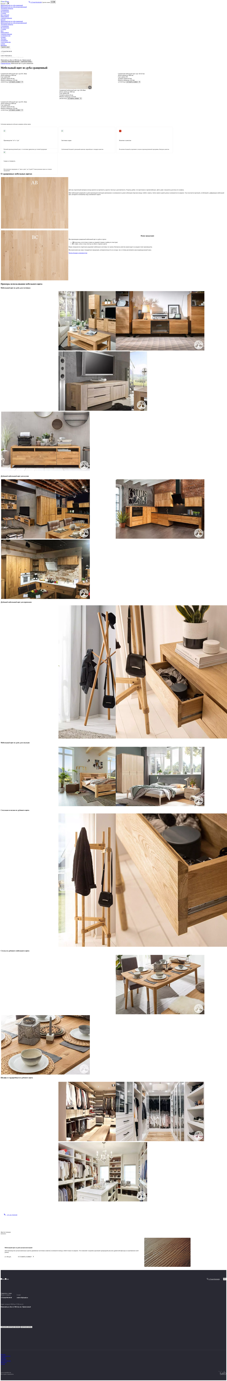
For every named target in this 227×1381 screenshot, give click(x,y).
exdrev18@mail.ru (6, 55)
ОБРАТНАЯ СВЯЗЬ (26, 61)
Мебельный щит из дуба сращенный (12, 21)
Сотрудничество (6, 42)
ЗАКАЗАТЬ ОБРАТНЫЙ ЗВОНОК (10, 61)
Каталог (3, 19)
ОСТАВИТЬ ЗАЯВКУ (15, 82)
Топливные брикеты (7, 24)
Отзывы (3, 37)
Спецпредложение (6, 34)
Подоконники (5, 27)
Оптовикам (4, 40)
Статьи (3, 43)
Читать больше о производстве (78, 253)
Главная (3, 63)
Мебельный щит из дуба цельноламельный (14, 23)
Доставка (3, 39)
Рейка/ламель (5, 32)
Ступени (3, 29)
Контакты (4, 45)
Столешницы (5, 26)
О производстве (5, 35)
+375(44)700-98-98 (6, 51)
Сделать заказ (5, 47)
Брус (2, 31)
